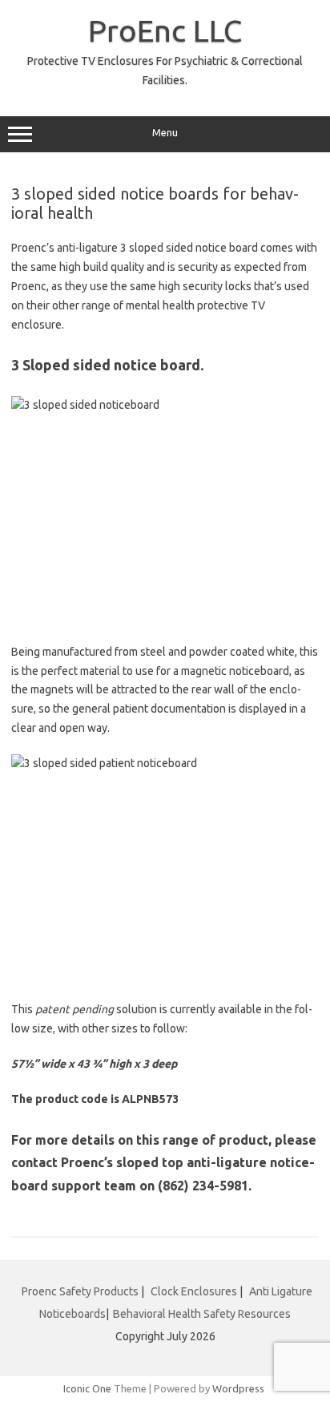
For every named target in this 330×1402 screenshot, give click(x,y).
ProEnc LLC (165, 30)
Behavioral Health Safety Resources (202, 1313)
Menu (165, 133)
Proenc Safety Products (81, 1291)
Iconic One (87, 1388)
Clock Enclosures (194, 1291)
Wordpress (238, 1388)
